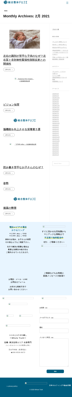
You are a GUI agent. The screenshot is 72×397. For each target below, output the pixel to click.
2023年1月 (55, 121)
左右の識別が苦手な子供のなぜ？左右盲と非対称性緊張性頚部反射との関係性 (24, 59)
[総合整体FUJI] (15, 2)
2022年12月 (56, 123)
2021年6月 (55, 147)
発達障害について (57, 81)
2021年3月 (55, 151)
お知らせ (55, 73)
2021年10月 (56, 141)
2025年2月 (55, 96)
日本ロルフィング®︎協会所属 (60, 385)
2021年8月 (55, 145)
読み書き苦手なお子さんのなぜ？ (23, 167)
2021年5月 (55, 149)
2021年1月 (55, 155)
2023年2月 (55, 119)
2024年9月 (55, 99)
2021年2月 (55, 153)
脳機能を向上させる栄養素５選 (21, 129)
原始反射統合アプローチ (59, 77)
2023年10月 (56, 109)
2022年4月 (55, 129)
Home (5, 10)
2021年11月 (55, 139)
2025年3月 (55, 94)
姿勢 (6, 183)
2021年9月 (55, 143)
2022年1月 (55, 135)
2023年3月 (55, 117)
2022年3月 (55, 131)
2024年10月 (56, 98)
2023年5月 (55, 115)
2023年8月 (55, 111)
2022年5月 (55, 127)
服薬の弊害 (9, 207)
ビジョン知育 (11, 104)
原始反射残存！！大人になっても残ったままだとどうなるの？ (60, 52)
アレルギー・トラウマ (59, 71)
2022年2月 (55, 133)
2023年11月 (55, 107)
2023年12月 (56, 105)
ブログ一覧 (55, 29)
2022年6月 (55, 125)
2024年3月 (55, 101)
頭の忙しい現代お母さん (59, 44)
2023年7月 (55, 113)
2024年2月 (55, 103)
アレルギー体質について (59, 42)
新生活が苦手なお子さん (59, 47)
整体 (53, 79)
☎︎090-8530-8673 (18, 352)
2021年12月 (56, 137)
